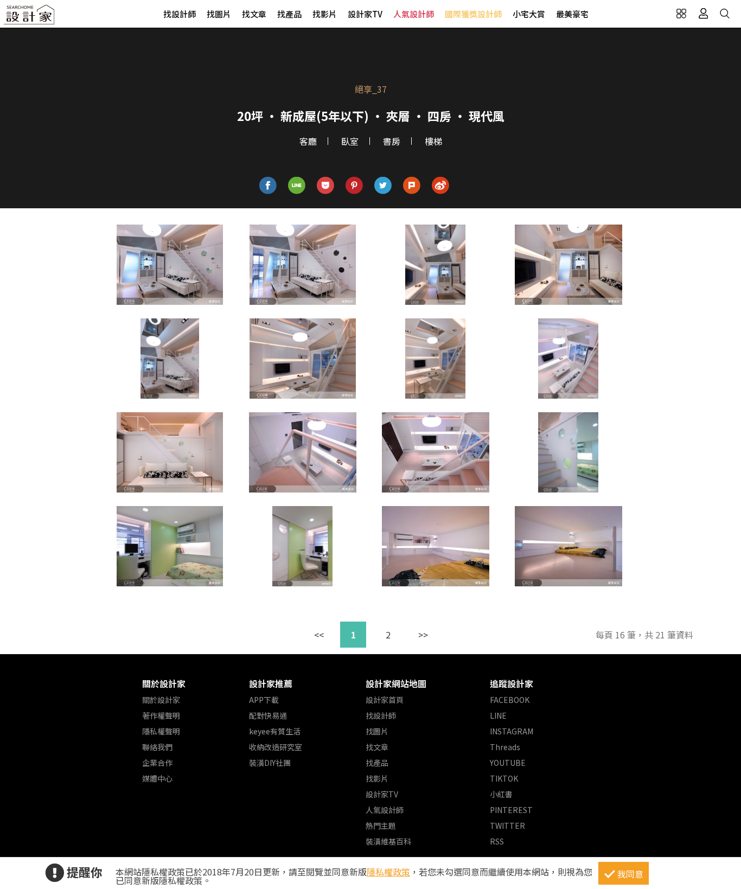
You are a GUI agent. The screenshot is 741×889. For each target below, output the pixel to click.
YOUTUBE (508, 762)
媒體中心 (157, 778)
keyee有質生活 (275, 731)
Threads (505, 746)
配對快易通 (268, 715)
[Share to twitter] (383, 186)
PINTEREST (511, 809)
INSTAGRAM (511, 731)
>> (423, 634)
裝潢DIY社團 (270, 762)
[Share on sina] (441, 186)
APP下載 (264, 699)
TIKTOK (504, 778)
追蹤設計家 (511, 683)
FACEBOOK (509, 699)
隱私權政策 (388, 871)
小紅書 (501, 794)
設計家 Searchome (30, 18)
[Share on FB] (268, 186)
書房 (391, 141)
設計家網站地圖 (396, 683)
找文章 (254, 14)
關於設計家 (164, 683)
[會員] (703, 13)
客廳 (308, 141)
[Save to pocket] (326, 186)
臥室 (350, 141)
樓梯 (433, 141)
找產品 (289, 14)
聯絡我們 (157, 746)
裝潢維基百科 (388, 841)
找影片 (324, 14)
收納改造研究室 (275, 746)
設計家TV (365, 14)
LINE (498, 715)
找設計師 (179, 14)
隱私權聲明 (161, 731)
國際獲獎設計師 (473, 14)
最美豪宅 (572, 14)
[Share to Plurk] (412, 186)
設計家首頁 (385, 699)
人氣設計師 (413, 14)
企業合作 (157, 762)
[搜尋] (725, 13)
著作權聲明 (161, 715)
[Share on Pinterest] (354, 186)
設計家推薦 (270, 683)
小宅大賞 (529, 14)
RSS (497, 841)
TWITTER (507, 825)
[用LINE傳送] (297, 186)
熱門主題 (381, 825)
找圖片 (219, 14)
